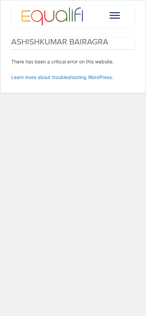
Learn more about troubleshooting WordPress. (62, 77)
